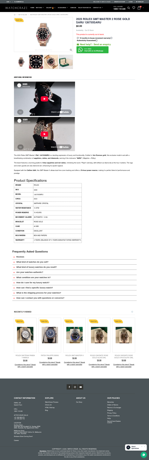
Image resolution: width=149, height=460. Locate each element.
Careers (16, 440)
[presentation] (16, 61)
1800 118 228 (119, 8)
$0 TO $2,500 (23, 15)
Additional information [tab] (23, 77)
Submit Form (18, 405)
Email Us (17, 403)
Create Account (119, 2)
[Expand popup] (142, 446)
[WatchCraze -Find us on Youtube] (80, 387)
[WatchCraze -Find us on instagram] (75, 387)
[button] (132, 311)
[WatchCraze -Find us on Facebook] (69, 387)
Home (15, 14)
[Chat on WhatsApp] (144, 455)
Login (131, 2)
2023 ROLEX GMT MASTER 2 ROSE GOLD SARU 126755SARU (103, 20)
